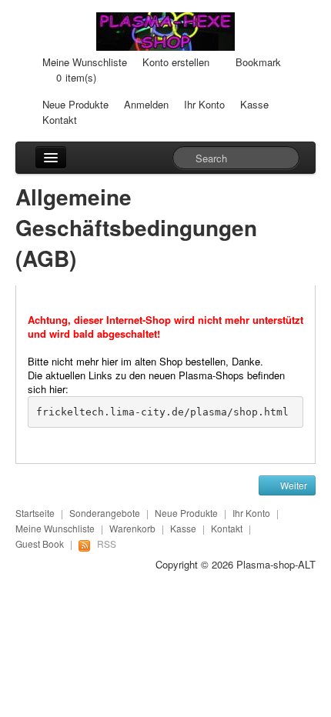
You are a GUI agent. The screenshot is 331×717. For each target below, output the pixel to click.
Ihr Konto (204, 104)
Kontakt (59, 119)
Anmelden (146, 104)
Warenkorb (132, 528)
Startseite (35, 512)
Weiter (292, 485)
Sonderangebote (104, 512)
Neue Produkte (75, 104)
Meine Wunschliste (84, 62)
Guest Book (39, 543)
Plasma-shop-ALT (276, 564)
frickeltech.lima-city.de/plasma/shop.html (162, 412)
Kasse (254, 104)
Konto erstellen (175, 62)
